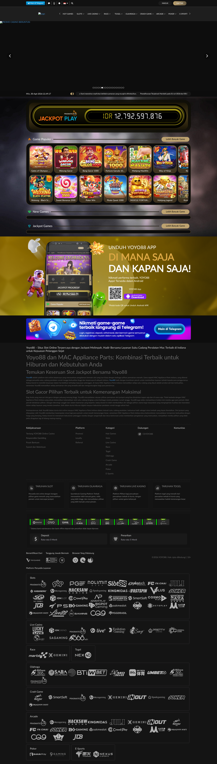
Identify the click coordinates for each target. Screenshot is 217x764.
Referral (79, 443)
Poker (171, 14)
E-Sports (184, 14)
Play (70, 118)
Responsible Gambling (36, 438)
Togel (118, 14)
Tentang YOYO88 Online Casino (40, 434)
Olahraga (131, 14)
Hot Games (68, 14)
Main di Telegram (36, 3)
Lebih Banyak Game (175, 139)
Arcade (160, 14)
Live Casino (93, 14)
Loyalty (79, 438)
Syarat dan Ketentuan (36, 447)
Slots (80, 14)
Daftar (179, 3)
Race (106, 14)
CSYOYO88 (148, 434)
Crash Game (146, 14)
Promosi (79, 434)
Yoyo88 (29, 377)
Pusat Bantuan (32, 443)
